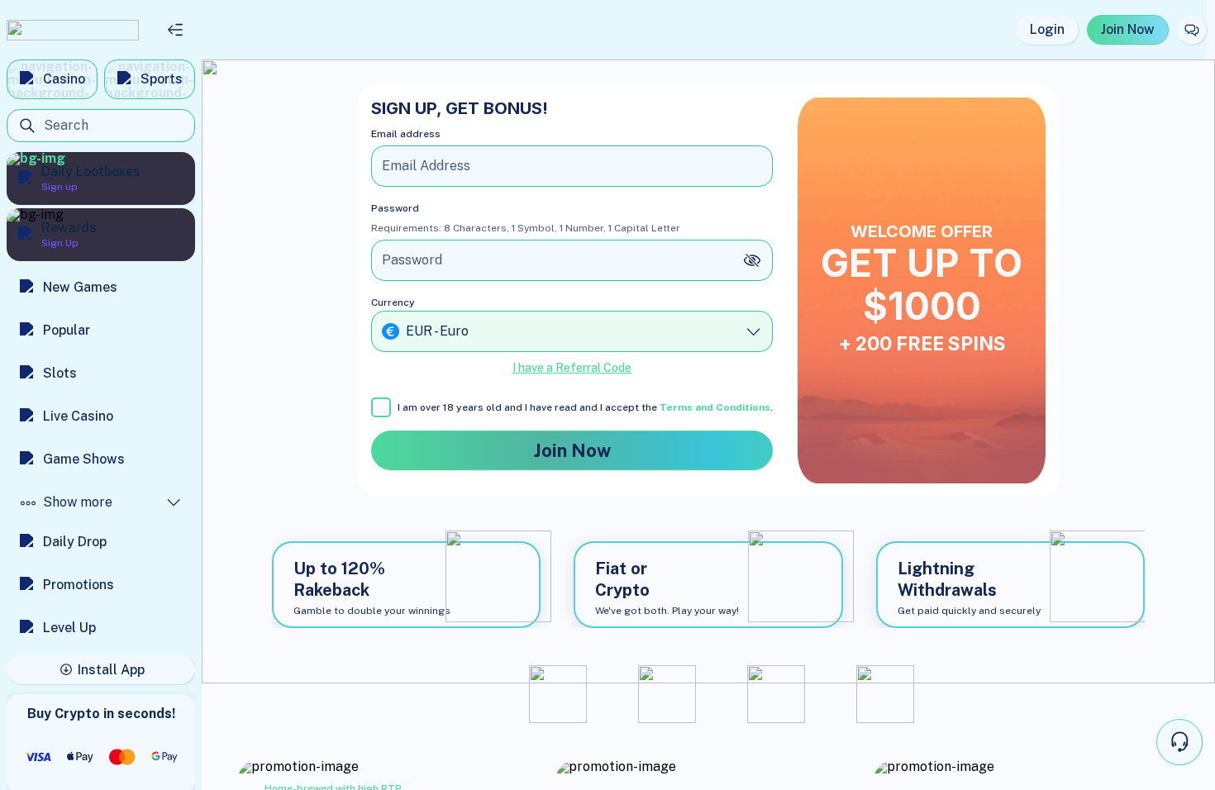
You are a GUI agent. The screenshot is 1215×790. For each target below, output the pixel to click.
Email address (406, 134)
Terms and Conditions (715, 407)
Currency (393, 302)
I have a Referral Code (571, 367)
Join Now (1128, 29)
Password (395, 208)
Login (1047, 29)
